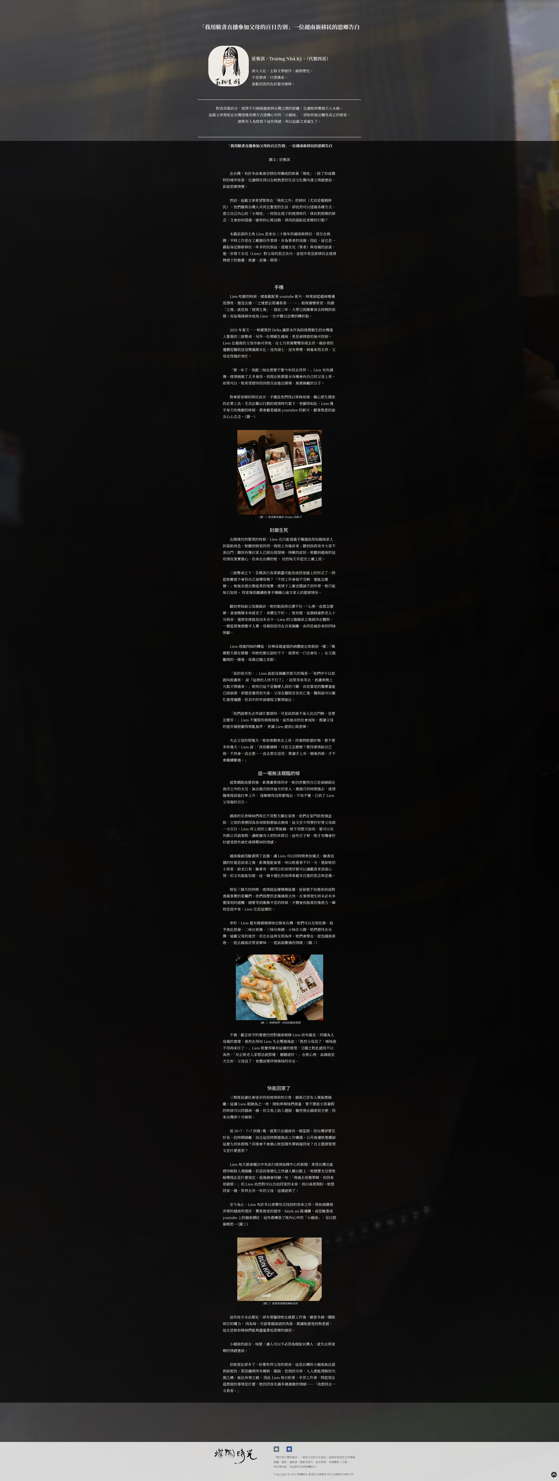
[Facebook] (289, 1449)
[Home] (276, 1449)
